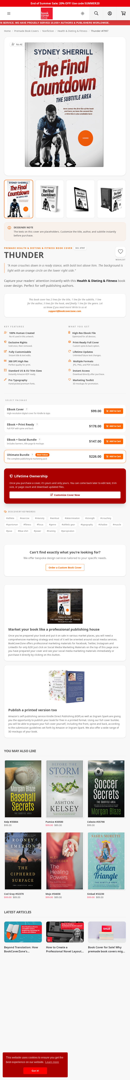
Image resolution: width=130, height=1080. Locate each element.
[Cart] (123, 13)
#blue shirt (23, 531)
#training (51, 531)
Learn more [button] (52, 1062)
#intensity (39, 518)
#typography (87, 524)
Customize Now (67, 106)
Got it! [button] (35, 1070)
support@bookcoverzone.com (64, 311)
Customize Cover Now (67, 495)
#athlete (10, 518)
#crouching (105, 518)
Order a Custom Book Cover (65, 567)
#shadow (103, 524)
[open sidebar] (8, 13)
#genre (52, 524)
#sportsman (12, 524)
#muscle (117, 524)
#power (37, 531)
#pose (9, 531)
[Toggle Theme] (82, 13)
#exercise (24, 518)
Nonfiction (48, 30)
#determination (72, 518)
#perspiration (67, 531)
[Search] (96, 13)
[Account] (109, 13)
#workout (54, 518)
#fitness (27, 524)
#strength (90, 518)
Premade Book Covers (26, 30)
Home (7, 30)
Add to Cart (115, 411)
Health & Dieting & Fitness (72, 30)
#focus (40, 524)
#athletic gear (68, 524)
